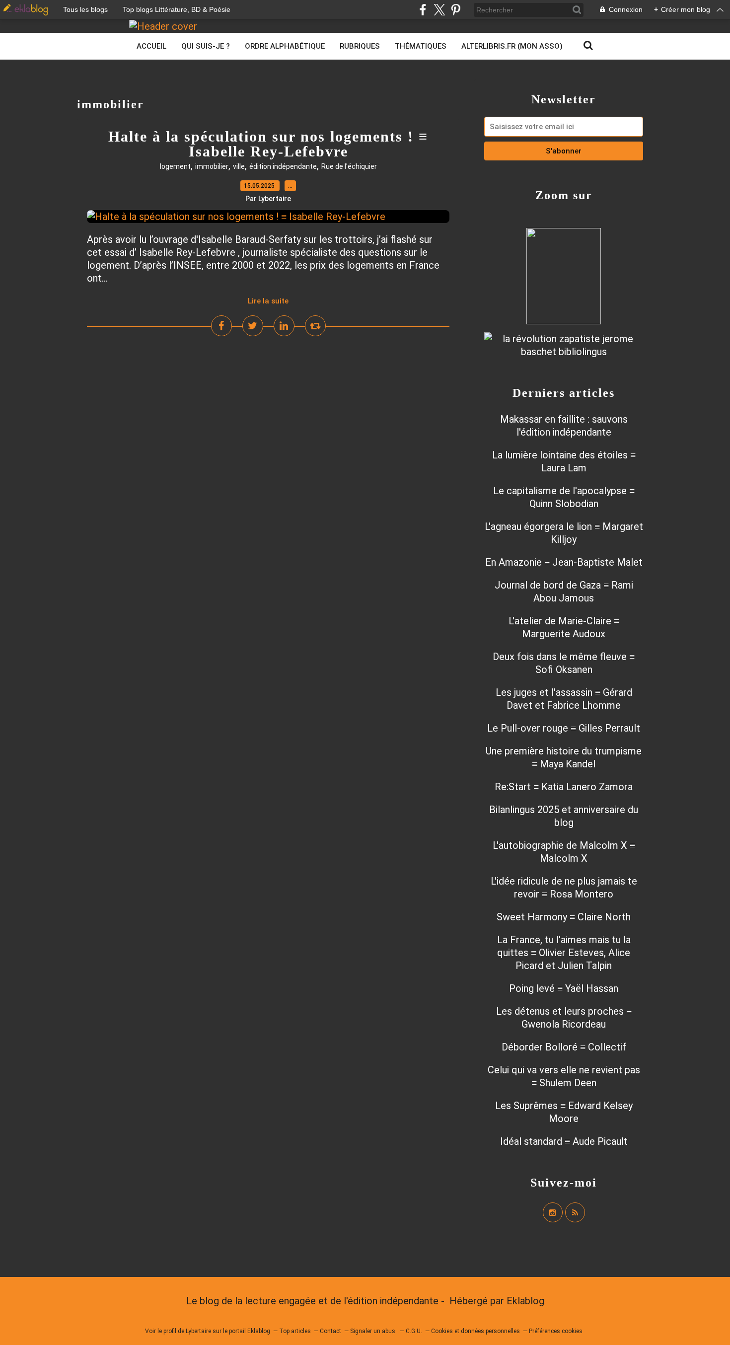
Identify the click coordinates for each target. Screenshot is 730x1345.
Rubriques (360, 46)
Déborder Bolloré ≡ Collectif (564, 1047)
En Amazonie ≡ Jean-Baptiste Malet (564, 562)
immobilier (211, 166)
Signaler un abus (373, 1331)
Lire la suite (268, 301)
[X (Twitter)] (439, 9)
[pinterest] (455, 9)
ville (239, 166)
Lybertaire (198, 1331)
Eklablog (525, 1301)
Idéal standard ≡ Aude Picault (564, 1141)
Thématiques (420, 46)
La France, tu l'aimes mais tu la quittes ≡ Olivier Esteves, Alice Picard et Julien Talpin (564, 952)
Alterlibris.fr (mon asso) (512, 46)
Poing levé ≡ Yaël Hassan (563, 988)
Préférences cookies (556, 1331)
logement (175, 166)
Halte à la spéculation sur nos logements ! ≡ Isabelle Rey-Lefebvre (268, 143)
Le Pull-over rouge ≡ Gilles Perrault (563, 728)
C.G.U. (414, 1331)
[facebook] (423, 9)
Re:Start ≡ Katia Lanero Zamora (564, 787)
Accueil (151, 46)
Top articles (295, 1331)
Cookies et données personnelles (475, 1331)
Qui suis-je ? (205, 46)
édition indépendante (283, 166)
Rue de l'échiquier (349, 166)
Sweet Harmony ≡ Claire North (564, 917)
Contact (330, 1331)
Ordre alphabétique (285, 46)
